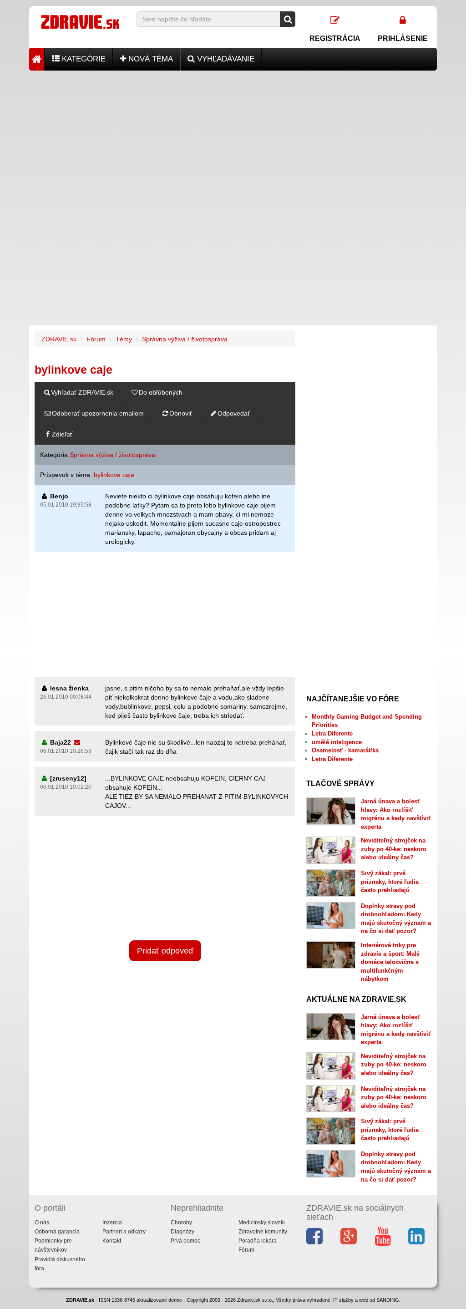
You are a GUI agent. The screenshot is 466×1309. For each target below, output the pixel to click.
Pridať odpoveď (165, 950)
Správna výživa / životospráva (185, 339)
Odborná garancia (57, 1231)
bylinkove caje (114, 474)
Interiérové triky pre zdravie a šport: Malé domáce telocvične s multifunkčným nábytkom (390, 962)
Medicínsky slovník (261, 1222)
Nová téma (149, 59)
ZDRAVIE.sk (58, 339)
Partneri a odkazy (124, 1231)
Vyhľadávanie (224, 59)
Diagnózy (182, 1231)
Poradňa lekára (257, 1241)
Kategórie (83, 59)
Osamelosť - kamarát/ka (345, 750)
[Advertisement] (233, 134)
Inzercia (112, 1222)
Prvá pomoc (185, 1241)
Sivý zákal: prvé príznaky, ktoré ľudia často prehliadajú (390, 881)
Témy (124, 339)
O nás (42, 1222)
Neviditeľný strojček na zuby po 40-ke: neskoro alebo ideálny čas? (393, 849)
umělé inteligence (337, 742)
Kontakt (111, 1241)
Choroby (181, 1222)
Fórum (96, 339)
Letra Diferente (332, 733)
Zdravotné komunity (262, 1231)
